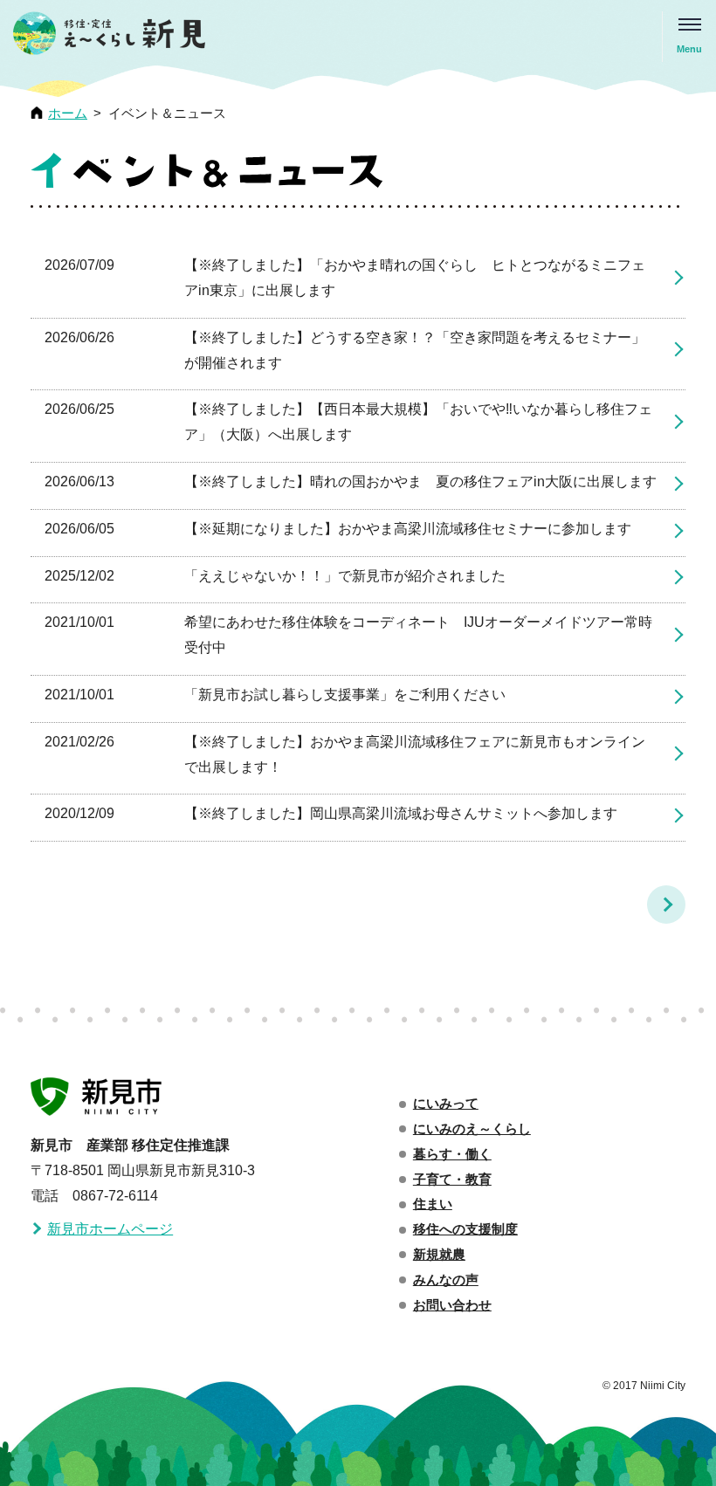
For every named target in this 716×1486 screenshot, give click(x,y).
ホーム (67, 113)
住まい (432, 1204)
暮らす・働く (452, 1154)
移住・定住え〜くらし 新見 (109, 37)
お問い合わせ (452, 1305)
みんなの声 (445, 1280)
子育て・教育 (452, 1180)
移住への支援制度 (465, 1229)
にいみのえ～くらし (472, 1129)
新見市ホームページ (110, 1228)
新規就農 (439, 1255)
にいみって (445, 1104)
